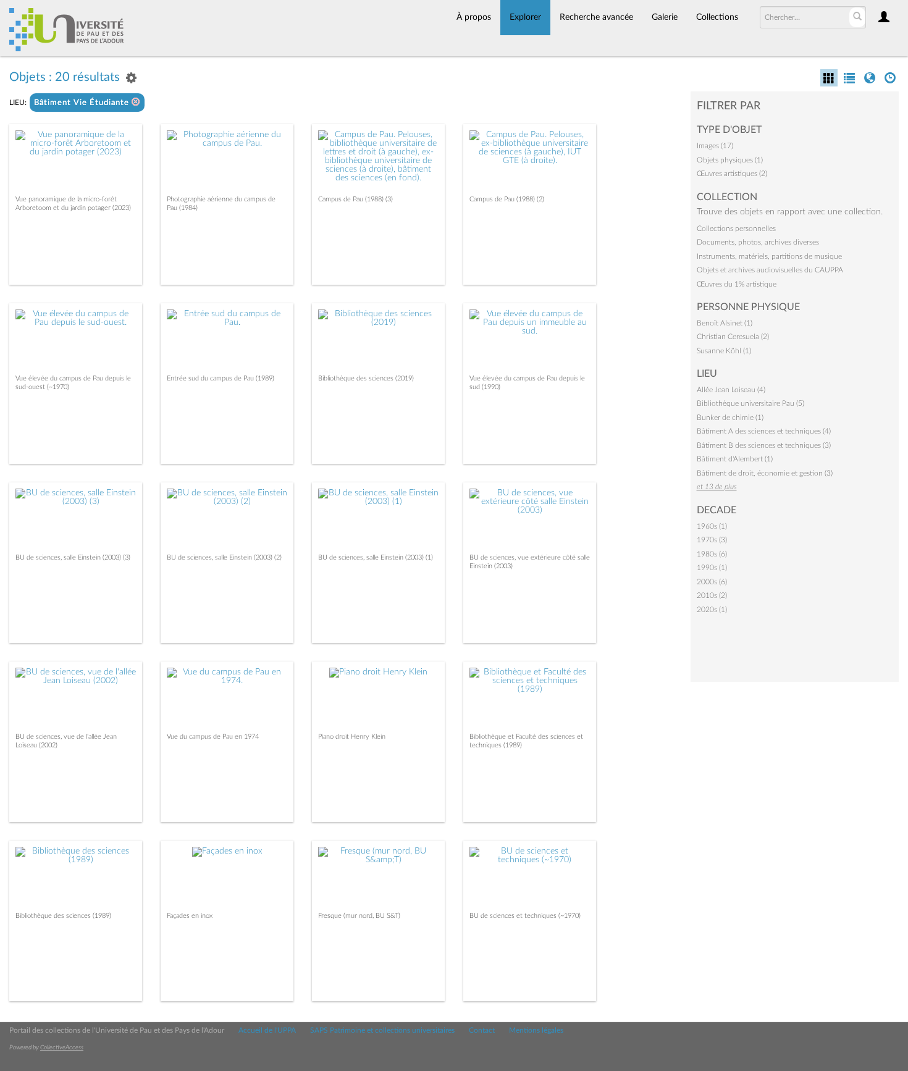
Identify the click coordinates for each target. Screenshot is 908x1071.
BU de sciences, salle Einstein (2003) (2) (224, 557)
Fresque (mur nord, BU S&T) (359, 915)
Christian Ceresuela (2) (733, 336)
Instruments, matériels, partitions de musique (769, 256)
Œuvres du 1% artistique (736, 284)
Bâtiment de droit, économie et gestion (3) (765, 473)
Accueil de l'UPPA (267, 1030)
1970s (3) (712, 540)
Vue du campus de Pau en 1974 (213, 736)
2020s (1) (712, 609)
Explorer (525, 17)
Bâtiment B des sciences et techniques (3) (764, 445)
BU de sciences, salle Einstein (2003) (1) (375, 557)
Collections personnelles (736, 228)
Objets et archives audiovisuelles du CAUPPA (770, 270)
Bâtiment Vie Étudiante (83, 103)
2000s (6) (712, 582)
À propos (473, 17)
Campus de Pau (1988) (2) (506, 199)
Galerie (665, 17)
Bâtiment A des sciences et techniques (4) (764, 431)
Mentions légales (536, 1030)
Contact (482, 1030)
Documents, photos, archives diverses (758, 242)
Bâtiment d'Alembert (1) (735, 459)
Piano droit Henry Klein (351, 736)
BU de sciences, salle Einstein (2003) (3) (72, 557)
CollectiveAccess (61, 1047)
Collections (717, 17)
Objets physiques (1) (730, 160)
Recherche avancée (596, 17)
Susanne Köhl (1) (724, 351)
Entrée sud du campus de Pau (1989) (220, 378)
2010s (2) (712, 595)
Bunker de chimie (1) (730, 417)
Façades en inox (189, 915)
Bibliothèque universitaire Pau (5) (750, 403)
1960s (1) (712, 526)
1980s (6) (712, 554)
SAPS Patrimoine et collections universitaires (382, 1030)
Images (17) (715, 145)
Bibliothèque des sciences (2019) (366, 378)
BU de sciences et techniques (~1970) (525, 915)
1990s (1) (712, 567)
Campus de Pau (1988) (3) (355, 199)
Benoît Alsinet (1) (724, 323)
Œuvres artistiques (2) (732, 173)
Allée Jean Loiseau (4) (731, 389)
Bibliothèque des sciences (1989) (63, 915)
